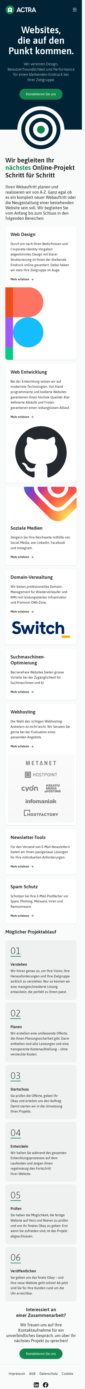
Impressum (17, 1373)
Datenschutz (48, 1373)
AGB (32, 1373)
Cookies (67, 1373)
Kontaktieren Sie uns (41, 94)
